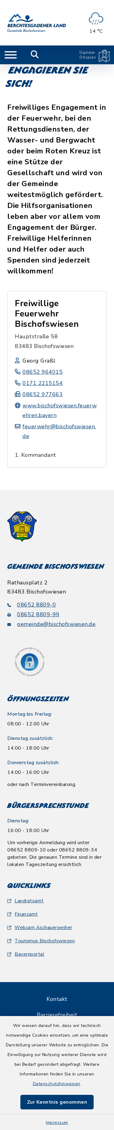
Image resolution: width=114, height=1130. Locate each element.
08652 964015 (42, 372)
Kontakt (57, 999)
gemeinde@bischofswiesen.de (56, 624)
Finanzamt (26, 914)
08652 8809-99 (38, 614)
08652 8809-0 (36, 604)
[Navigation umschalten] (10, 55)
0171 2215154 (42, 383)
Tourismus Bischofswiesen (45, 941)
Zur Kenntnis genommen (57, 1102)
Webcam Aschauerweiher (43, 927)
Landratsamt (29, 901)
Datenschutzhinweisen (56, 1084)
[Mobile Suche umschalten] (34, 54)
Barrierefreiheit (57, 1014)
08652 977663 (42, 394)
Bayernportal (29, 954)
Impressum (57, 1122)
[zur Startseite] (36, 22)
